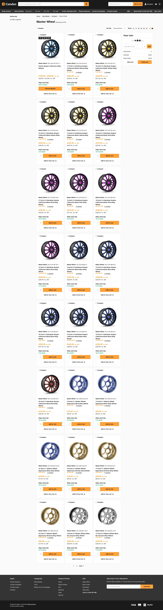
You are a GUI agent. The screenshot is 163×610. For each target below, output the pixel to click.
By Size (37, 11)
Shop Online (6, 11)
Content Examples (98, 11)
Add (149, 46)
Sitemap (12, 590)
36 (138, 28)
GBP (128, 11)
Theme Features (84, 11)
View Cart (130, 62)
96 (144, 28)
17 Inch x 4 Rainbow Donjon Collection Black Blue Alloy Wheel (106, 269)
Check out (144, 62)
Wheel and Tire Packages (42, 587)
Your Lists (157, 11)
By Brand (29, 11)
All (146, 28)
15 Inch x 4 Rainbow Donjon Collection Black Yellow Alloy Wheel (49, 135)
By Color (46, 11)
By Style (55, 11)
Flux (59, 587)
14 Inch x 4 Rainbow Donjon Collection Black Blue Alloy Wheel (106, 336)
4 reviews (79, 139)
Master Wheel (62, 584)
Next (80, 566)
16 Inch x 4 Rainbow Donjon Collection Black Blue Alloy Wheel (48, 336)
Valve (60, 592)
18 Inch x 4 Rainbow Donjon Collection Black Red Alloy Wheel (48, 403)
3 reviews (79, 72)
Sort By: (109, 28)
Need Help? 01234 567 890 (143, 11)
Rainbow (61, 590)
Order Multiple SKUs (69, 11)
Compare (41, 28)
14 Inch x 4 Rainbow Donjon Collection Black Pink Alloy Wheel (48, 269)
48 (141, 28)
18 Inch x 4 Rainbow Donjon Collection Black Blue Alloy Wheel (77, 269)
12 (133, 28)
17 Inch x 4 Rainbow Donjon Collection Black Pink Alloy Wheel (48, 202)
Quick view (50, 49)
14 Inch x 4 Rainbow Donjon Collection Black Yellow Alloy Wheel (77, 135)
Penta (60, 582)
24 (136, 28)
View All (60, 595)
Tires (35, 584)
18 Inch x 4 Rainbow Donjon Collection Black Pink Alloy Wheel (106, 135)
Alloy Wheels (19, 11)
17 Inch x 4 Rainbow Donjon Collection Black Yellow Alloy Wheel (77, 68)
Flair (18, 604)
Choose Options (50, 88)
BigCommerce (32, 604)
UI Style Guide (112, 11)
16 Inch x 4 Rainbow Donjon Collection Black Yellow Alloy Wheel (106, 68)
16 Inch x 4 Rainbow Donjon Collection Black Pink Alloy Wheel (77, 202)
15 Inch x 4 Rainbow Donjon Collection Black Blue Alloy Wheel (77, 336)
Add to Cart (138, 4)
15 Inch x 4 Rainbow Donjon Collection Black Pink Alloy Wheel (106, 202)
